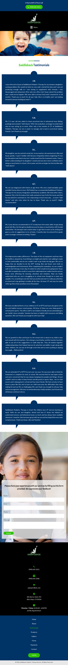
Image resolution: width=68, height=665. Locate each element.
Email (6, 504)
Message (7, 520)
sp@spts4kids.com (34, 588)
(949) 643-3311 (34, 569)
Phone (6, 512)
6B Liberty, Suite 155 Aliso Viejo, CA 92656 (34, 598)
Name (6, 496)
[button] (34, 7)
